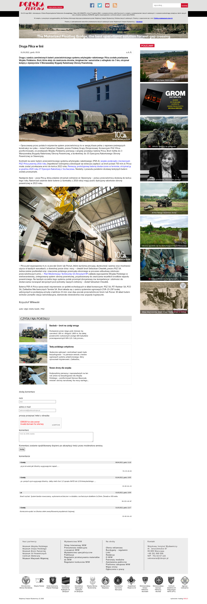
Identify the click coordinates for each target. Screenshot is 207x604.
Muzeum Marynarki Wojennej (35, 558)
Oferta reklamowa (114, 548)
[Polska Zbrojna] (53, 10)
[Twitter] (100, 5)
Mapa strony (112, 567)
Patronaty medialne (115, 560)
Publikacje (69, 555)
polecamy (147, 45)
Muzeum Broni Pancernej (34, 551)
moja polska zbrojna (55, 7)
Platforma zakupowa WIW (118, 564)
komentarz (25, 430)
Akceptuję (139, 21)
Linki (108, 552)
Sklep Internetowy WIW (75, 545)
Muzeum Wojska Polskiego (35, 546)
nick (21, 398)
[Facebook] (92, 5)
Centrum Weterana (31, 556)
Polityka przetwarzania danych (163, 18)
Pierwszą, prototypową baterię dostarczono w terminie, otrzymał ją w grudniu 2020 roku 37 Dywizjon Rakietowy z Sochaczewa (75, 167)
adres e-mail (25, 406)
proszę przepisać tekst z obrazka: (35, 415)
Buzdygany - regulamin (117, 550)
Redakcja (110, 555)
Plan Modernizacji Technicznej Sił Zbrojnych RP (66, 273)
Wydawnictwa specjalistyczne (78, 552)
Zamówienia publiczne (116, 562)
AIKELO (185, 598)
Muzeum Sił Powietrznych (34, 553)
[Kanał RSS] (115, 5)
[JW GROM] (164, 99)
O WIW (109, 557)
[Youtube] (107, 5)
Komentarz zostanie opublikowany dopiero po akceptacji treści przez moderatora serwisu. (61, 445)
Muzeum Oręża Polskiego (35, 548)
